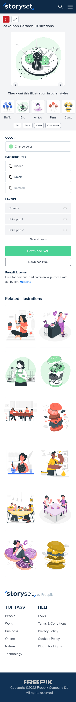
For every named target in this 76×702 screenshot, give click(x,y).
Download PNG (38, 262)
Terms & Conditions (52, 623)
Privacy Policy (48, 631)
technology (13, 653)
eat (17, 125)
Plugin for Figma (50, 646)
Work (8, 623)
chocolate (53, 125)
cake (39, 125)
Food (28, 125)
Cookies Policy (49, 638)
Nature (10, 646)
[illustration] (20, 326)
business (11, 631)
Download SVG (38, 251)
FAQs (42, 615)
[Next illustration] (60, 84)
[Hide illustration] (65, 208)
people (10, 615)
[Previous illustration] (15, 84)
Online (10, 638)
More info (25, 282)
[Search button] (60, 7)
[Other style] (7, 107)
